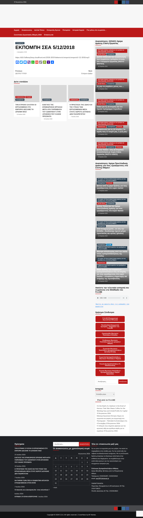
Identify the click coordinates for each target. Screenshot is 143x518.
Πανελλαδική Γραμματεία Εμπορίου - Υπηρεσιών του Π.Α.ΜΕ (110, 326)
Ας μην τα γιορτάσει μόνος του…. (110, 86)
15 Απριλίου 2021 (103, 111)
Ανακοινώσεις (27, 30)
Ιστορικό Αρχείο (78, 30)
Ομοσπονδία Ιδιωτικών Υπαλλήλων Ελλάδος (110, 334)
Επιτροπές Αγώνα (53, 30)
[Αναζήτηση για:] (107, 381)
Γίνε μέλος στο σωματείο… (97, 30)
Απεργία (28, 97)
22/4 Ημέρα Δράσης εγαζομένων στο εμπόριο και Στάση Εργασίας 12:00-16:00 (111, 50)
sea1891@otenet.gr (102, 478)
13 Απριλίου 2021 (103, 134)
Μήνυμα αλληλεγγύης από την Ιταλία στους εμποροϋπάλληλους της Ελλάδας (112, 254)
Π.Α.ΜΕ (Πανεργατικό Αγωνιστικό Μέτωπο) (110, 319)
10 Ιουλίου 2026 (48, 119)
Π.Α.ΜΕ (109, 244)
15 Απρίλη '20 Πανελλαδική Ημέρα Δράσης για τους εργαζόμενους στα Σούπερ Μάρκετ (112, 179)
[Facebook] (127, 2)
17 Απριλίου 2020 (103, 190)
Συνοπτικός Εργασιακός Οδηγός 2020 (28, 35)
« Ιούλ (55, 487)
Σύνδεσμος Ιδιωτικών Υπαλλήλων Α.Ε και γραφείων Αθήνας (110, 342)
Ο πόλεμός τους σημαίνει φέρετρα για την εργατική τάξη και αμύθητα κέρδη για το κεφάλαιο (111, 428)
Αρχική (16, 30)
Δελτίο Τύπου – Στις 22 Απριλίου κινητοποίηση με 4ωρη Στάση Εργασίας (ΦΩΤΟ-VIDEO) (110, 152)
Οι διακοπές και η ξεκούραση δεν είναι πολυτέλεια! (31, 490)
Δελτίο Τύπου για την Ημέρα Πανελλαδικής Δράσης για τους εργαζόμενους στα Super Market (110, 208)
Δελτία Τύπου (39, 30)
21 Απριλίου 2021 (103, 89)
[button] (128, 32)
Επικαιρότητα (20, 43)
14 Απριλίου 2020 (103, 281)
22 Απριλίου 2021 (103, 66)
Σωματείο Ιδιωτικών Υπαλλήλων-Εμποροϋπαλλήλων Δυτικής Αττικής (110, 350)
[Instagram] (123, 2)
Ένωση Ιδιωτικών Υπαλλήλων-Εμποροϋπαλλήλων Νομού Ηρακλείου (110, 372)
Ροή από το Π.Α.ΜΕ (106, 400)
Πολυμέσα (66, 30)
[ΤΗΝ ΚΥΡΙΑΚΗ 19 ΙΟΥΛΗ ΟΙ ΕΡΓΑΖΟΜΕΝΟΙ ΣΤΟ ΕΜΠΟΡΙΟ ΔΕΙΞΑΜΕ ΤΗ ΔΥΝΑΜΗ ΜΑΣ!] (27, 93)
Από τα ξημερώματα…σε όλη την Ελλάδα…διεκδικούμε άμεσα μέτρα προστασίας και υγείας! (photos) (111, 231)
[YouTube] (116, 2)
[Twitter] (120, 2)
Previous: (21, 72)
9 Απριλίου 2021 (102, 157)
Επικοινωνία (48, 35)
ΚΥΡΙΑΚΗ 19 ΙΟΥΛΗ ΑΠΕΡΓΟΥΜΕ (26, 496)
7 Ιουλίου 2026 (75, 116)
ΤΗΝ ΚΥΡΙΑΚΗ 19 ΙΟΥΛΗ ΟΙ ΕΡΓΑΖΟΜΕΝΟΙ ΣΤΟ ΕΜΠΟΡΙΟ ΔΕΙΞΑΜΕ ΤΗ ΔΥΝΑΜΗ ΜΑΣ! (31, 450)
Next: (86, 72)
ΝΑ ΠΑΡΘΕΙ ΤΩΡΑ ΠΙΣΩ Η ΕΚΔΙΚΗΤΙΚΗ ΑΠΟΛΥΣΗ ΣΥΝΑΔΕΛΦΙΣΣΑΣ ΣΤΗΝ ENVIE (32, 482)
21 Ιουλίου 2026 (21, 114)
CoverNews (82, 515)
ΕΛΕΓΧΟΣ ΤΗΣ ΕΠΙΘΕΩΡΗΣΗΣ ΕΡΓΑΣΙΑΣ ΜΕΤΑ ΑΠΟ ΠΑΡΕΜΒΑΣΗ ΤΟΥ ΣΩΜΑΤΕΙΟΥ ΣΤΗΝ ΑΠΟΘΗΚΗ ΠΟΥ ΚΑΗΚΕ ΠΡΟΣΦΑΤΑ (32, 460)
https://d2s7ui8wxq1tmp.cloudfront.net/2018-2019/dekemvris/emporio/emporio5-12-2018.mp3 (52, 57)
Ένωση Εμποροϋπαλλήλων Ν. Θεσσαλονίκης (110, 364)
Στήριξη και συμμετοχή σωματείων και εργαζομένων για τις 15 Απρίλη (112, 248)
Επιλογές (119, 126)
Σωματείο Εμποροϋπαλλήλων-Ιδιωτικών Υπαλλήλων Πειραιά (110, 357)
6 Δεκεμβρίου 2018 (22, 52)
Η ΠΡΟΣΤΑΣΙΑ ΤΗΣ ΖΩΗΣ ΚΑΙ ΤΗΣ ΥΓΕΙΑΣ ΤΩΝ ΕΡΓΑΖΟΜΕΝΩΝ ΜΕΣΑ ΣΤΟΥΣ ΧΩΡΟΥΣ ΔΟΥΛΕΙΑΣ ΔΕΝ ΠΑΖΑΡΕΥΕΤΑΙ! (81, 109)
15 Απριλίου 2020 (103, 213)
